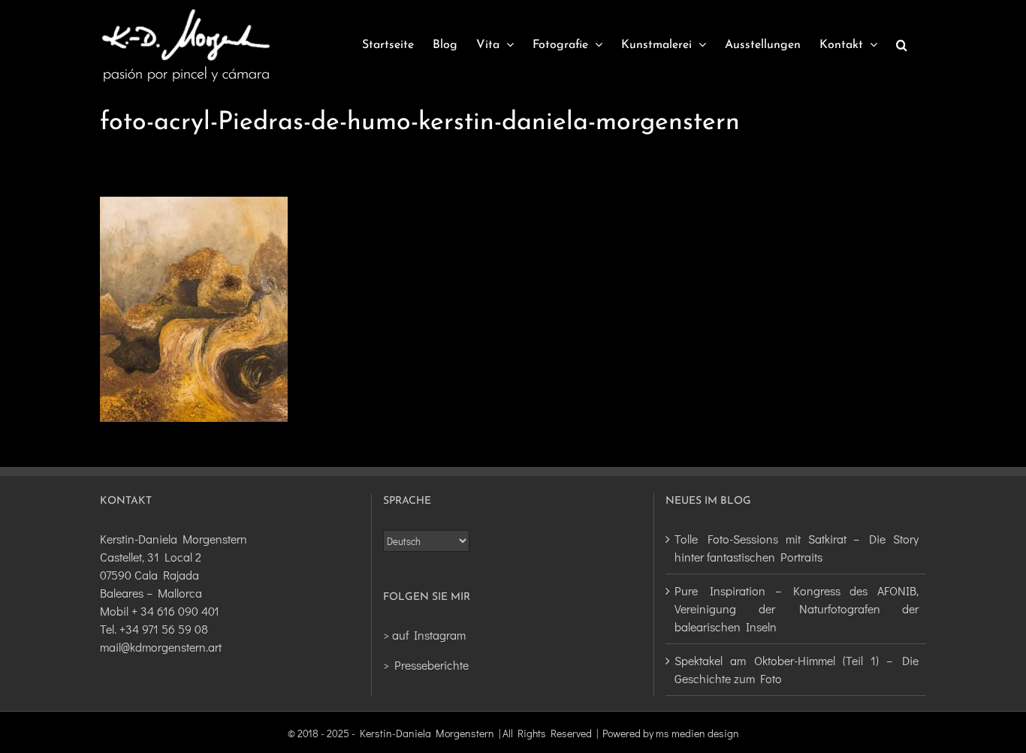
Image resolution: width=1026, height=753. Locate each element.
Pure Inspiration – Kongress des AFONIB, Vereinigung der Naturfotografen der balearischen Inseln (796, 608)
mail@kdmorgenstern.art (161, 647)
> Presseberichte (426, 665)
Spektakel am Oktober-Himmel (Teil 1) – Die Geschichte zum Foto (796, 669)
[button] (901, 45)
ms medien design (697, 733)
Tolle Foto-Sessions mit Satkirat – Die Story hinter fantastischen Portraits (796, 548)
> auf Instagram (424, 635)
